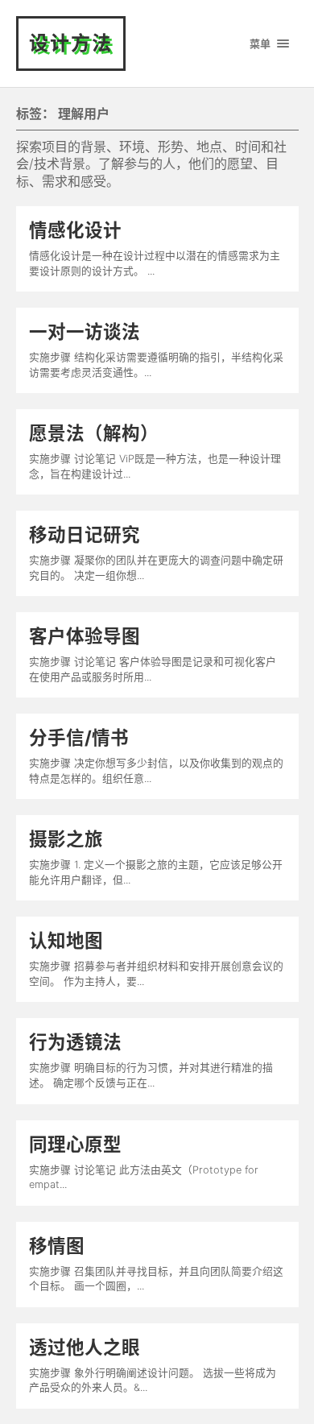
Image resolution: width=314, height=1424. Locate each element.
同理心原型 (75, 1144)
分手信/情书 (79, 737)
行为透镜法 (75, 1042)
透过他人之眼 (84, 1347)
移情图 (57, 1245)
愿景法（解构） (94, 433)
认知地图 (66, 940)
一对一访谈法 (84, 331)
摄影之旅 (66, 839)
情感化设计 (75, 230)
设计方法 (71, 43)
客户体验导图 (84, 636)
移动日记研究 (84, 534)
